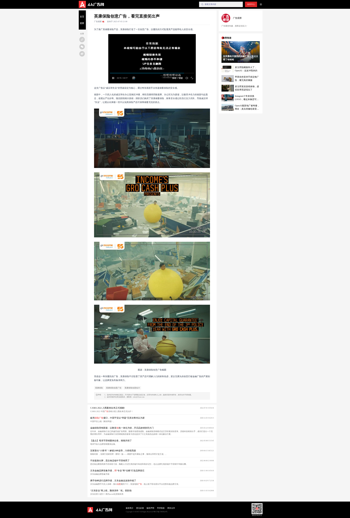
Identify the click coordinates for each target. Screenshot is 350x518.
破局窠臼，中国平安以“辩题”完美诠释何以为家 (117, 418)
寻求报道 (161, 508)
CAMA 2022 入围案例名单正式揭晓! (107, 408)
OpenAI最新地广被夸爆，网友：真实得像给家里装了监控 (247, 107)
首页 (82, 16)
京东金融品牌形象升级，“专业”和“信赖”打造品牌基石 (117, 470)
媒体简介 (129, 508)
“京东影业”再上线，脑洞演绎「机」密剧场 (111, 490)
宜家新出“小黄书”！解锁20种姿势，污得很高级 (113, 450)
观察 (82, 23)
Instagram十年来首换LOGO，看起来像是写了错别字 (247, 98)
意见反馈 (140, 508)
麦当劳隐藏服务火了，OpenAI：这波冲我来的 (246, 69)
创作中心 (251, 4)
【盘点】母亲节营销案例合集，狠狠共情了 (111, 440)
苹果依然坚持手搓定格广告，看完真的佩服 (247, 78)
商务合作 (171, 508)
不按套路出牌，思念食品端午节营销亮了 (110, 460)
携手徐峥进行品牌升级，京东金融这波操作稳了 (113, 480)
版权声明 (150, 508)
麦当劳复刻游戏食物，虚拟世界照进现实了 (247, 88)
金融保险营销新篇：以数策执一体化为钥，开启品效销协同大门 (122, 428)
